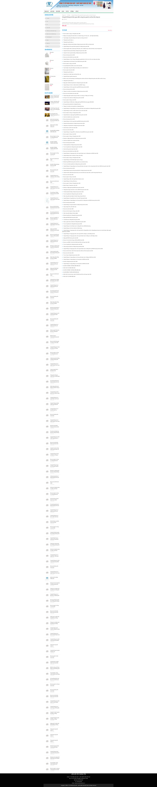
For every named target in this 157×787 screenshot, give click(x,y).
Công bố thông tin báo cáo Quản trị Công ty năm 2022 (73, 155)
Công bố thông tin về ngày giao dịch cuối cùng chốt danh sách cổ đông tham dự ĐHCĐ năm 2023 (80, 153)
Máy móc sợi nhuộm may (51, 33)
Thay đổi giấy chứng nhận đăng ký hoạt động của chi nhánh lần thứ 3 (75, 67)
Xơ (47, 24)
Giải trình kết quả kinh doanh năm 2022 (70, 149)
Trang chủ (46, 11)
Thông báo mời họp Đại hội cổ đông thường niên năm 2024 (73, 125)
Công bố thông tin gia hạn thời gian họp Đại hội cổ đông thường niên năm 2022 (77, 170)
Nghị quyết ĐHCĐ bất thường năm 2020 (70, 217)
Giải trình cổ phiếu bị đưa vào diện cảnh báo (71, 140)
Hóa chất (48, 27)
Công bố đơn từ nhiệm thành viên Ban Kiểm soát (72, 74)
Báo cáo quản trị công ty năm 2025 (69, 63)
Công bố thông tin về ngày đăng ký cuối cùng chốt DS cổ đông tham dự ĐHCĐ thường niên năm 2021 (81, 200)
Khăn (47, 40)
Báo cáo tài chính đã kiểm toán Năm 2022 (70, 151)
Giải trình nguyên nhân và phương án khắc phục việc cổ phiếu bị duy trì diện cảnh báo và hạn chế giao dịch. (82, 48)
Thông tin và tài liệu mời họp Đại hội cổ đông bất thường (73, 106)
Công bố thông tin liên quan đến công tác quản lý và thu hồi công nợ (84, 15)
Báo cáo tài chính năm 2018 (68, 252)
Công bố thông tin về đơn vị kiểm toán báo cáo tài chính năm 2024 (75, 110)
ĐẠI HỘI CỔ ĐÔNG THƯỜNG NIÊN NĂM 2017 (71, 265)
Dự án (63, 11)
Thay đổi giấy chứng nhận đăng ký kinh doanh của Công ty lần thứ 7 (75, 37)
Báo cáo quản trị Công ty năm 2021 (69, 176)
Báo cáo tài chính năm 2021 (68, 174)
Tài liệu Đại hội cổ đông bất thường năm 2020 (71, 219)
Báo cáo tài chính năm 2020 (68, 208)
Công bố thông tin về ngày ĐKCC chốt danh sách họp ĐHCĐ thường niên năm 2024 (78, 131)
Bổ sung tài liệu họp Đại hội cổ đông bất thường (71, 104)
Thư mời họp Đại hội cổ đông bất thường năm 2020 (72, 223)
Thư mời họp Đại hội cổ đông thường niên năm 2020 (72, 244)
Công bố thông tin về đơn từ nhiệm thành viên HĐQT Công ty (74, 84)
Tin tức (67, 11)
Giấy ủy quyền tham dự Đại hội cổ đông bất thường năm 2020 (74, 221)
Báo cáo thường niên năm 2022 (69, 142)
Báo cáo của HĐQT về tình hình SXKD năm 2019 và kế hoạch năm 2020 (76, 242)
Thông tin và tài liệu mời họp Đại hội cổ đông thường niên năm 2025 (75, 91)
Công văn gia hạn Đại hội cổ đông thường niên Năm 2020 (73, 246)
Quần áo (48, 43)
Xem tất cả (110, 30)
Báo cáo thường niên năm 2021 (69, 168)
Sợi (47, 21)
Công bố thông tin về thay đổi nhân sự (70, 181)
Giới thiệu (52, 11)
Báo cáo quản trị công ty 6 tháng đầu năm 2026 (71, 33)
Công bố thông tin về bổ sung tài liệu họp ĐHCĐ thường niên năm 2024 (76, 121)
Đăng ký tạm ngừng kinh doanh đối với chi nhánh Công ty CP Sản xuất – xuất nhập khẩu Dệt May (80, 35)
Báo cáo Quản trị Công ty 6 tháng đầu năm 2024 (72, 112)
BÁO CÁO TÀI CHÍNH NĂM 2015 (69, 267)
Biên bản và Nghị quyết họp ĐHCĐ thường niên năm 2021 (73, 187)
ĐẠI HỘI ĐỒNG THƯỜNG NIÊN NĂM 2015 (71, 272)
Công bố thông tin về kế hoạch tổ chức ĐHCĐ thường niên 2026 (74, 61)
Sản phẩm (58, 11)
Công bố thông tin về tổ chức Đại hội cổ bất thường (72, 228)
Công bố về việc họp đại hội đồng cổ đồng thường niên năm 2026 (75, 52)
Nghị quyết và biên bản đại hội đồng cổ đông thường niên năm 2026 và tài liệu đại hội (78, 44)
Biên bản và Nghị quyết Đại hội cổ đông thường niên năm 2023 (74, 138)
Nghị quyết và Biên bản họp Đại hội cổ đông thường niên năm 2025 (75, 82)
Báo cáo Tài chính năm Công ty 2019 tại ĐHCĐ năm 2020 (73, 240)
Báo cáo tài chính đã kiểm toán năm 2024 (70, 93)
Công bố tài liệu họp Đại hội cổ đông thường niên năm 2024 (74, 123)
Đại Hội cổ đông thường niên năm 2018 (70, 261)
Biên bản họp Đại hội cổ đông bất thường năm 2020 (72, 215)
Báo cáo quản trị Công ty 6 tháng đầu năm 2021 (71, 183)
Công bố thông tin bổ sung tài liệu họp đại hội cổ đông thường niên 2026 (76, 46)
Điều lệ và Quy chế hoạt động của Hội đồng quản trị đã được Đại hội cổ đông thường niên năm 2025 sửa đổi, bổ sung (84, 78)
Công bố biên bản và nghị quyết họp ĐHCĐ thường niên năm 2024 (75, 114)
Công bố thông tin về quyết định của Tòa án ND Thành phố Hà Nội (75, 198)
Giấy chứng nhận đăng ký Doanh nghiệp (70, 213)
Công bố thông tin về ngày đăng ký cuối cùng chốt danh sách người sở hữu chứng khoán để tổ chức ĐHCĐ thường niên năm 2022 (86, 166)
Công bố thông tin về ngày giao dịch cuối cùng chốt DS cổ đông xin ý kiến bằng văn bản (79, 233)
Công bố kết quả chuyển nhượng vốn (70, 76)
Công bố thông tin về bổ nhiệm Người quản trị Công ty (73, 159)
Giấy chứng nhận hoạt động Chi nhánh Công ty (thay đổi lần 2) (74, 196)
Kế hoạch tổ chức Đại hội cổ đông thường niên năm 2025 (73, 97)
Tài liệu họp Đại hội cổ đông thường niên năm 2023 (72, 144)
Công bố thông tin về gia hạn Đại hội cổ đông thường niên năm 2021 (75, 204)
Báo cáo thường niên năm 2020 (69, 202)
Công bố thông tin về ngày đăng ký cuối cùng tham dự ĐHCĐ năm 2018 (76, 263)
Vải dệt (48, 18)
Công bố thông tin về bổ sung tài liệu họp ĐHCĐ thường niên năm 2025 (76, 87)
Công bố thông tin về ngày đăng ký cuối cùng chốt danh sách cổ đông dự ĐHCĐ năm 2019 (79, 257)
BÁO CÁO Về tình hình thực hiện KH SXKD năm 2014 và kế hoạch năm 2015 (77, 274)
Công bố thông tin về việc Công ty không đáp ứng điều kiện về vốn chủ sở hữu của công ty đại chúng (81, 59)
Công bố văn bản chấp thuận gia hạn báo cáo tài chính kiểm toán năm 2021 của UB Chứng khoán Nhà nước (82, 172)
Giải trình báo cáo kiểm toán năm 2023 (70, 127)
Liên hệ (76, 11)
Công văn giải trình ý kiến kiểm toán (69, 206)
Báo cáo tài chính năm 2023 (68, 129)
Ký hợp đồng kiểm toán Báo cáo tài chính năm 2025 (72, 65)
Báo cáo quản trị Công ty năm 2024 (69, 99)
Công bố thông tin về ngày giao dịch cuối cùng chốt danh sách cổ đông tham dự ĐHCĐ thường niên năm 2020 (83, 248)
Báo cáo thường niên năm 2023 (69, 119)
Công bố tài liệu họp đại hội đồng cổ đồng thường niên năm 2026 (74, 50)
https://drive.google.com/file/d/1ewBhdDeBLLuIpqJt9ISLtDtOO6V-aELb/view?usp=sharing (78, 23)
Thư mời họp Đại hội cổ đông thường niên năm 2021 (72, 193)
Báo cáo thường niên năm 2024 (69, 89)
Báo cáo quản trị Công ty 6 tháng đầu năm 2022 (71, 157)
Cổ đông (72, 11)
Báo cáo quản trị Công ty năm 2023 (69, 134)
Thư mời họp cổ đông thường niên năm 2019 (71, 255)
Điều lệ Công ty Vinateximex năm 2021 (70, 185)
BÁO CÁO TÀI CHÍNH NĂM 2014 (69, 276)
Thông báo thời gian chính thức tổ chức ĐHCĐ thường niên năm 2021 (75, 189)
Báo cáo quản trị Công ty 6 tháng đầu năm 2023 (71, 136)
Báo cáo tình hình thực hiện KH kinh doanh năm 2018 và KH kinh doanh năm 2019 (78, 250)
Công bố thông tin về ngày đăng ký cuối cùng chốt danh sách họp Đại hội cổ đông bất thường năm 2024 (81, 108)
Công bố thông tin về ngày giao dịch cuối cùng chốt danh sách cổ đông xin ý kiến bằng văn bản (80, 235)
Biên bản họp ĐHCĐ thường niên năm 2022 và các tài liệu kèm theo (75, 161)
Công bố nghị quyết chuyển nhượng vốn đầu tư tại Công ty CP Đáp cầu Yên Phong (78, 95)
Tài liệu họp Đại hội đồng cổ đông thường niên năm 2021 (73, 191)
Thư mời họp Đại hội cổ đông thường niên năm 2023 (72, 146)
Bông (47, 46)
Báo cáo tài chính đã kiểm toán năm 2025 (70, 57)
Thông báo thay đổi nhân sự (68, 42)
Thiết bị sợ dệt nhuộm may (51, 30)
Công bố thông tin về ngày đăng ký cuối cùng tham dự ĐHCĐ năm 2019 (76, 259)
